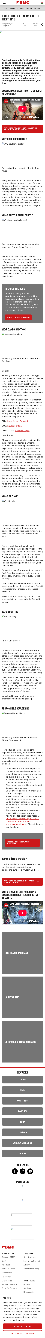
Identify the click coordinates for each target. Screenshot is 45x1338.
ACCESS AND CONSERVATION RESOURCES (18, 843)
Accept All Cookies (22, 1326)
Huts (22, 1090)
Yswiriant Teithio (8, 1269)
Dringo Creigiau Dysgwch (30, 8)
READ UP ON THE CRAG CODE (18, 317)
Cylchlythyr (6, 1276)
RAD (22, 1122)
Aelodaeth (6, 1265)
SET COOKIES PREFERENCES (22, 1333)
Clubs (23, 1079)
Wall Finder (23, 1100)
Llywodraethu (29, 1292)
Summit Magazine (22, 1143)
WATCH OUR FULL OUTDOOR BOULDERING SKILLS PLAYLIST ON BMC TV (20, 129)
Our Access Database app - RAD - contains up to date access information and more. (22, 821)
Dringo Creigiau (8, 8)
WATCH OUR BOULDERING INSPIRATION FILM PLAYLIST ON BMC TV (21, 882)
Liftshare (22, 1132)
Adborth (27, 1265)
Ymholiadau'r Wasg (31, 1269)
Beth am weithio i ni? (32, 1261)
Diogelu (27, 1284)
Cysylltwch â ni (30, 1257)
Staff (4, 1261)
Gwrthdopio (28, 1288)
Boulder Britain (14, 426)
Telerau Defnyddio (9, 1284)
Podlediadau (7, 1273)
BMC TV (22, 1111)
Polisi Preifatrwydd (9, 1288)
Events (22, 1153)
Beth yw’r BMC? (8, 1257)
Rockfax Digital (22, 430)
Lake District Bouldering (18, 421)
